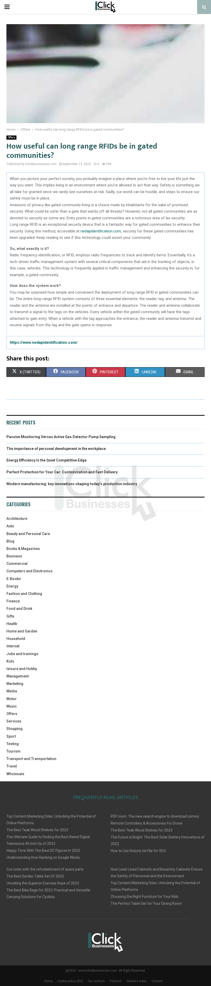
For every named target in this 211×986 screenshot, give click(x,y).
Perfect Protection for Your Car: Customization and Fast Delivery (62, 472)
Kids (10, 661)
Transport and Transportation (31, 759)
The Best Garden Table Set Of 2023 (35, 876)
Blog (10, 541)
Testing (12, 744)
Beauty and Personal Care (28, 534)
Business (14, 556)
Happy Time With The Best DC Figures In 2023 (43, 850)
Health (11, 624)
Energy (12, 586)
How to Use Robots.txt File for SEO (138, 851)
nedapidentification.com (101, 231)
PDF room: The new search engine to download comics (155, 816)
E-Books (13, 579)
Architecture (16, 519)
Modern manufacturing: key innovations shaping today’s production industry (71, 484)
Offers (11, 137)
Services (13, 721)
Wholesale (15, 774)
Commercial (17, 564)
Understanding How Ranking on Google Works (43, 857)
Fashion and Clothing (24, 594)
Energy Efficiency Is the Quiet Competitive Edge (46, 460)
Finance (13, 601)
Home (48, 981)
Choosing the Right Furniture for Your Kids (144, 896)
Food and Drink (19, 609)
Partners (116, 981)
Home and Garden (21, 631)
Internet (12, 646)
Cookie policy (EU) (70, 981)
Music (11, 706)
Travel (11, 766)
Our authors (96, 981)
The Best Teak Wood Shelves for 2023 (37, 830)
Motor (11, 699)
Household (15, 639)
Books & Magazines (23, 549)
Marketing (14, 684)
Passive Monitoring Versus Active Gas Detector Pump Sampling (61, 437)
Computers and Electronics (29, 571)
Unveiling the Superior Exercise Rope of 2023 (42, 883)
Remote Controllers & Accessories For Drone (146, 823)
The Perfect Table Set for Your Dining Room (146, 903)
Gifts (10, 616)
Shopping (14, 729)
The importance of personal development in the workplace (56, 449)
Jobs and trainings (22, 654)
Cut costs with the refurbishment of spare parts (45, 869)
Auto (10, 526)
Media (11, 691)
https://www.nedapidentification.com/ (44, 342)
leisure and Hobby (21, 669)
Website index (137, 981)
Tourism (13, 751)
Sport (11, 736)
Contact (157, 981)
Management (17, 676)
